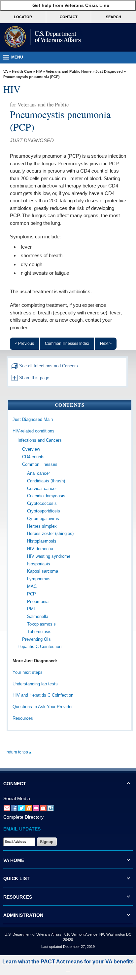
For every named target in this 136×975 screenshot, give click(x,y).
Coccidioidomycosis (46, 495)
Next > (106, 343)
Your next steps (28, 672)
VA (5, 71)
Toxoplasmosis (41, 624)
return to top (18, 752)
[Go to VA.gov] (41, 37)
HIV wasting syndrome (48, 556)
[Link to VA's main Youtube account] (43, 807)
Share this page (33, 377)
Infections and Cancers (39, 440)
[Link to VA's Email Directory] (7, 807)
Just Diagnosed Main (33, 419)
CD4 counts (33, 456)
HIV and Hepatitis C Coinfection (43, 695)
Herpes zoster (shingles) (50, 533)
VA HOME (13, 860)
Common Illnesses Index (67, 343)
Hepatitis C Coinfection (39, 646)
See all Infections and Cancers (48, 365)
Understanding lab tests (35, 683)
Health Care (22, 71)
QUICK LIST (16, 878)
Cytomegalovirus (43, 518)
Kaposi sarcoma (42, 571)
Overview (31, 449)
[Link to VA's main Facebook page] (14, 807)
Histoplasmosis (41, 541)
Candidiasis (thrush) (46, 480)
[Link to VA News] (28, 807)
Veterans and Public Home (68, 71)
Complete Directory (23, 817)
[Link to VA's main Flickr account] (36, 807)
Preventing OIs (36, 639)
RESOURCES (17, 897)
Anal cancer (38, 473)
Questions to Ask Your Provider (43, 706)
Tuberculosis (39, 631)
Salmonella (37, 616)
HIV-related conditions (33, 430)
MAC (32, 586)
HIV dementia (40, 548)
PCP (31, 593)
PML (31, 608)
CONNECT (14, 783)
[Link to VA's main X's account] (21, 807)
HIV (39, 71)
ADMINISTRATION (23, 915)
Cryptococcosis (42, 503)
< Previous (24, 343)
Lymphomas (39, 578)
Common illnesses (39, 464)
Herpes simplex (42, 526)
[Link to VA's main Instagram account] (50, 807)
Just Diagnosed (109, 71)
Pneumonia (38, 601)
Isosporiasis (38, 563)
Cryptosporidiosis (43, 510)
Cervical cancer (42, 488)
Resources (23, 718)
